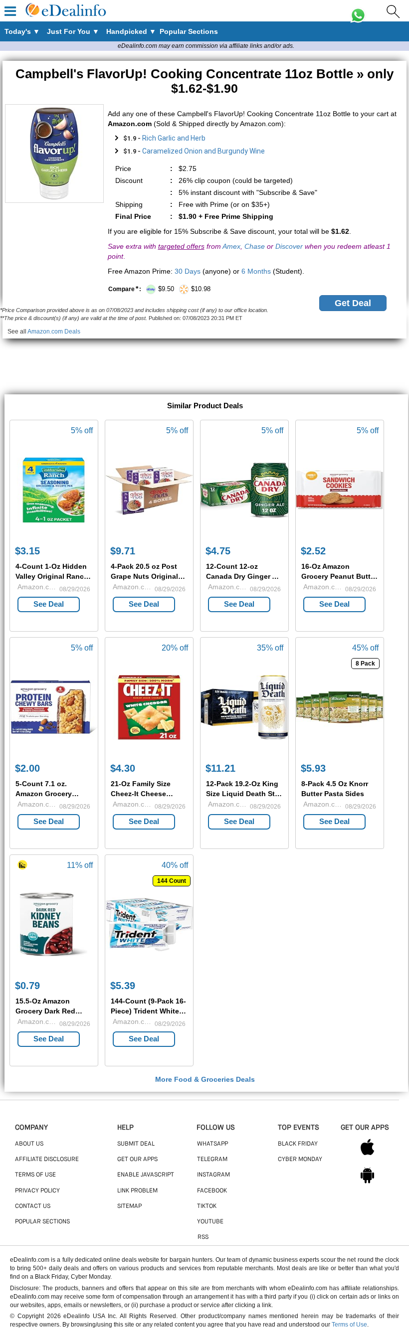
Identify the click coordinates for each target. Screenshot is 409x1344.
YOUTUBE (210, 1222)
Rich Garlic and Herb (173, 138)
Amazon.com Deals (53, 331)
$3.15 (27, 550)
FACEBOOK (212, 1191)
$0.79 (27, 985)
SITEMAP (129, 1206)
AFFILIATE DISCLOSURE (47, 1160)
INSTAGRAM (213, 1175)
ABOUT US (29, 1144)
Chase (254, 246)
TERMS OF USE (35, 1175)
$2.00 (27, 768)
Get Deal (353, 303)
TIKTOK (206, 1206)
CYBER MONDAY (300, 1160)
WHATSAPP (212, 1144)
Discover (289, 246)
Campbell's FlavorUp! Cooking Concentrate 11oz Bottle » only (204, 80)
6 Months (256, 271)
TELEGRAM (212, 1160)
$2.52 (313, 550)
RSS (203, 1237)
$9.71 (122, 550)
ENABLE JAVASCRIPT (145, 1175)
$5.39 (122, 985)
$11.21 (220, 768)
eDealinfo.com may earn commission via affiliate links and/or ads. (206, 45)
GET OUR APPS (137, 1160)
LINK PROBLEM (137, 1191)
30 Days (188, 271)
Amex (231, 246)
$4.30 (122, 768)
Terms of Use (349, 1324)
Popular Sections (42, 1222)
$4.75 (217, 550)
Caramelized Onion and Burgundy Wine (203, 151)
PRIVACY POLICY (37, 1191)
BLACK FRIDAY (298, 1144)
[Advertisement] (204, 360)
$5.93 (313, 768)
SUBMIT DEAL (136, 1144)
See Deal (48, 604)
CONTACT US (32, 1206)
